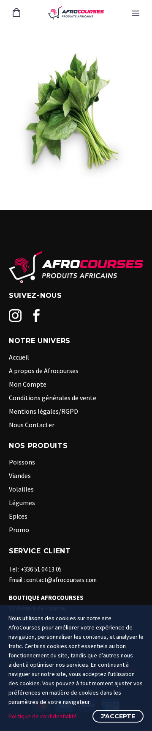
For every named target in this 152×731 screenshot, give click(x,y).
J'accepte (118, 716)
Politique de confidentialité (42, 716)
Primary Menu (135, 13)
